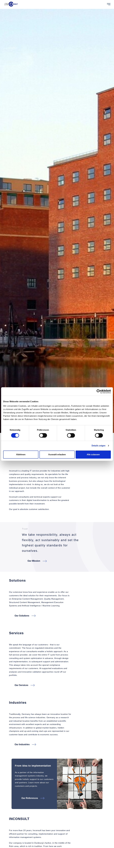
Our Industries (22, 744)
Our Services (21, 685)
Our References (29, 798)
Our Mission (34, 561)
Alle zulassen (93, 454)
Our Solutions (22, 615)
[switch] (43, 435)
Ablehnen (20, 454)
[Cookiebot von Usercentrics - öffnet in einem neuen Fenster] (98, 391)
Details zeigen (98, 445)
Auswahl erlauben (57, 454)
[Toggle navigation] (109, 4)
